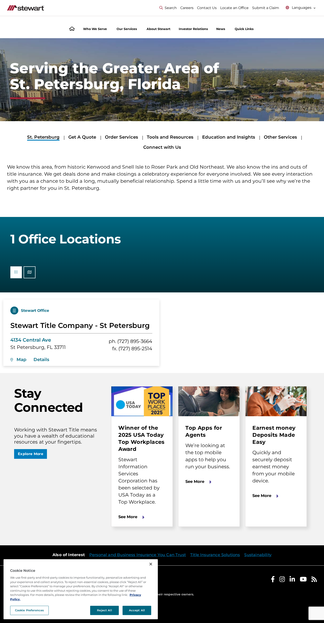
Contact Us (207, 8)
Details (41, 359)
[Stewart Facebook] (273, 580)
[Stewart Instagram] (282, 580)
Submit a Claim (265, 8)
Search (171, 8)
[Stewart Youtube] (303, 580)
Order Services (121, 137)
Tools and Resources (170, 137)
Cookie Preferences (29, 610)
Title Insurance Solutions (215, 554)
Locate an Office (234, 8)
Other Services (280, 137)
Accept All (137, 610)
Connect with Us (162, 147)
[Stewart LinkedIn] (292, 580)
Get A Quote (82, 137)
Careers (187, 8)
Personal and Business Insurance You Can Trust (137, 554)
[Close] (151, 564)
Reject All (104, 610)
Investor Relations (193, 29)
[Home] (72, 29)
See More (127, 516)
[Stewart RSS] (314, 580)
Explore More (30, 454)
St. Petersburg (43, 137)
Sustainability (258, 554)
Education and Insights (228, 137)
